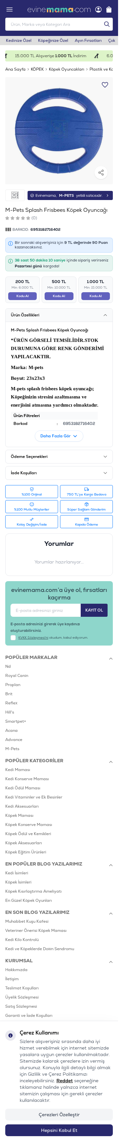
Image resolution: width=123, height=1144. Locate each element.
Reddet (64, 1081)
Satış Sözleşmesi (21, 1006)
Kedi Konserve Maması (27, 779)
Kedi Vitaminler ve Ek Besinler (33, 797)
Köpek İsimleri (18, 882)
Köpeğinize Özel (53, 40)
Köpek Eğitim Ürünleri (25, 852)
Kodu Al (22, 296)
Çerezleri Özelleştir (59, 1115)
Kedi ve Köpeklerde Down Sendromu (39, 948)
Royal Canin (16, 675)
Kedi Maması (17, 769)
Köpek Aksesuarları (23, 843)
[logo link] (59, 9)
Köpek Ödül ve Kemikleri (28, 833)
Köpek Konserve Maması (28, 824)
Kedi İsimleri (16, 873)
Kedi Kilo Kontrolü (22, 939)
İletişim (12, 979)
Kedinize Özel (18, 40)
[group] (59, 130)
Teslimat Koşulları (22, 988)
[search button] (107, 24)
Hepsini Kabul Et (59, 1130)
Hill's (9, 712)
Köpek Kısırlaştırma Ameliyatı (33, 891)
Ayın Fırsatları (88, 40)
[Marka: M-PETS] (15, 195)
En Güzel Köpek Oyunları (28, 900)
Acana (11, 730)
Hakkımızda (16, 969)
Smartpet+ (15, 721)
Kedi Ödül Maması (22, 788)
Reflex (11, 703)
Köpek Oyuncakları (66, 69)
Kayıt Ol (94, 610)
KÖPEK (37, 69)
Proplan (12, 684)
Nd (8, 666)
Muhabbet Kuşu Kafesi (27, 921)
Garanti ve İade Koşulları (28, 1015)
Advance (13, 739)
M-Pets (12, 748)
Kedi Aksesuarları (22, 806)
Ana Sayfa (15, 69)
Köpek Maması (19, 815)
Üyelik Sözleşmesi (22, 997)
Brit (8, 694)
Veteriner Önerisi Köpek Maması (36, 930)
